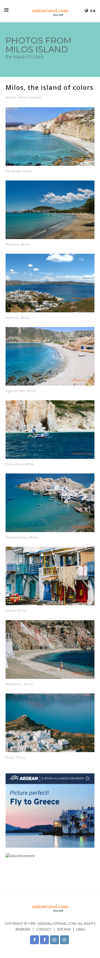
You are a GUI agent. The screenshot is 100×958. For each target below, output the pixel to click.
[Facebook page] (34, 939)
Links (80, 929)
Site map (64, 929)
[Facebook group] (44, 939)
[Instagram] (54, 939)
